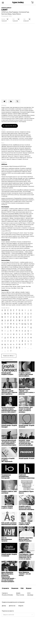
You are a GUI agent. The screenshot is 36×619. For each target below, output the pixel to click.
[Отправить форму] (32, 615)
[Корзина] (33, 2)
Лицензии (14, 588)
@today (4, 605)
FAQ (22, 588)
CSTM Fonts (4, 12)
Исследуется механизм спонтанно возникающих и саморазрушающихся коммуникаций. (17, 34)
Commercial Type (24, 12)
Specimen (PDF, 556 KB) (10, 125)
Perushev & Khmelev (7, 595)
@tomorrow (12, 605)
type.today (18, 2)
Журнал (28, 588)
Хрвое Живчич (16, 14)
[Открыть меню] (2, 2)
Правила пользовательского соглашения (13, 602)
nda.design (30, 595)
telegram (20, 605)
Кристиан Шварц (6, 14)
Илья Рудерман (13, 12)
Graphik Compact (6, 7)
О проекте (5, 588)
